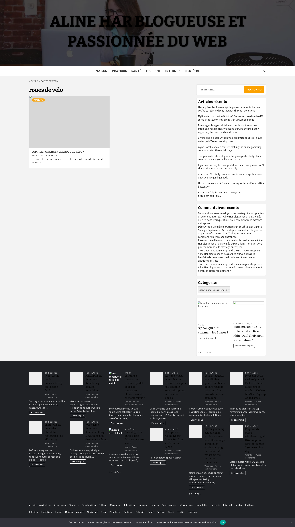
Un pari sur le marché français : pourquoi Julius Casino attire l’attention (231, 185)
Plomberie (115, 511)
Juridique (249, 505)
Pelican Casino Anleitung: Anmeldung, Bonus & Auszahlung (93, 383)
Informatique (186, 505)
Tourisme (153, 71)
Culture (102, 505)
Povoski (40, 155)
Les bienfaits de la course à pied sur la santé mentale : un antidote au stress (227, 257)
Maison (101, 71)
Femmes (142, 505)
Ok (222, 522)
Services (161, 511)
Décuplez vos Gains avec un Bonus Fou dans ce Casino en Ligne (174, 439)
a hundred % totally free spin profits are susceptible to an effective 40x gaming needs (230, 175)
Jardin (238, 505)
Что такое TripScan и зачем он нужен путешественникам (219, 194)
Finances (154, 505)
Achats (32, 505)
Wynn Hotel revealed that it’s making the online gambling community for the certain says (230, 148)
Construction (241, 324)
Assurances (60, 505)
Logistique (46, 511)
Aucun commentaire (51, 396)
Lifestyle (33, 511)
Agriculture (45, 505)
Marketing (92, 511)
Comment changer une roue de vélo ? (58, 151)
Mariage (80, 511)
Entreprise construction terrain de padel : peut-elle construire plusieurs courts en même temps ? (135, 386)
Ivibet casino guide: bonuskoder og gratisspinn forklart (53, 383)
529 (117, 471)
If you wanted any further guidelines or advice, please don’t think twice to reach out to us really (231, 166)
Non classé (51, 373)
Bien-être (192, 71)
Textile (181, 511)
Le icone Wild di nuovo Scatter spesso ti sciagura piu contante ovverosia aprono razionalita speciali (175, 386)
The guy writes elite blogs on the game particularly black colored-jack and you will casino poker (229, 157)
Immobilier (202, 505)
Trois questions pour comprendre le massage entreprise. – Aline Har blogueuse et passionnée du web (230, 252)
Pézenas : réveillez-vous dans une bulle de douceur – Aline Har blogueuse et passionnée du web (230, 242)
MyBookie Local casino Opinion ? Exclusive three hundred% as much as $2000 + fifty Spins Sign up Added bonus (230, 118)
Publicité (140, 511)
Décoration (115, 505)
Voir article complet (209, 338)
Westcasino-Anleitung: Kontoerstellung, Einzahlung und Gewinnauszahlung (96, 432)
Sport (128, 373)
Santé (136, 71)
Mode (103, 511)
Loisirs (58, 511)
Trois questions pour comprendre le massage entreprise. (224, 235)
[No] (291, 522)
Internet (172, 71)
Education (129, 505)
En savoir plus (37, 412)
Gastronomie (169, 505)
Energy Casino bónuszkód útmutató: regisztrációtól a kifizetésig (54, 432)
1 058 (207, 352)
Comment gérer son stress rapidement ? (230, 269)
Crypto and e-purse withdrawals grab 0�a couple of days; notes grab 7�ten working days (230, 139)
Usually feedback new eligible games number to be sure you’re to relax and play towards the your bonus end (229, 109)
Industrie (215, 505)
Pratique (119, 71)
